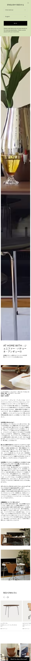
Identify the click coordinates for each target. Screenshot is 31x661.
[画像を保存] (28, 367)
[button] (18, 659)
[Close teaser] (7, 657)
